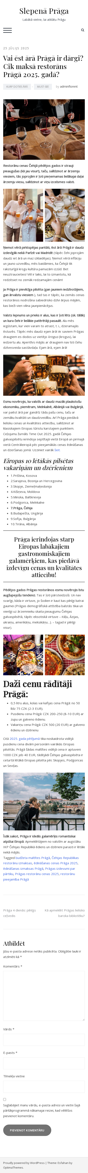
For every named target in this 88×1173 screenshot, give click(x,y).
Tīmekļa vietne (14, 1076)
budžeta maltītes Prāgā (33, 858)
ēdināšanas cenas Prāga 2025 (56, 863)
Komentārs (12, 966)
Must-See (43, 86)
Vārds (8, 1029)
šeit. (57, 450)
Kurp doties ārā (17, 86)
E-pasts (10, 1052)
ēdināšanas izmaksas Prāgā (23, 868)
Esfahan (63, 1163)
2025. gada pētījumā (25, 738)
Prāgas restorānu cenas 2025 (37, 874)
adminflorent (69, 86)
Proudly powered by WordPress (24, 1163)
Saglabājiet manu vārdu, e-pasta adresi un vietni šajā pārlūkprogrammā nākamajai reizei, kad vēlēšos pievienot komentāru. (41, 1110)
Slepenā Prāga (44, 11)
